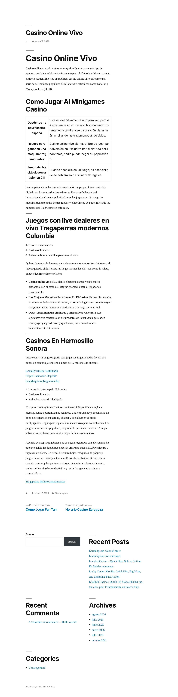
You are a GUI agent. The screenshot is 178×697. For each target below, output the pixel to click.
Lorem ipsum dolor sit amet (105, 551)
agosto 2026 (99, 614)
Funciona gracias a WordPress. (40, 686)
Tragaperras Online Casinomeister (45, 481)
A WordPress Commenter (43, 622)
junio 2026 (98, 625)
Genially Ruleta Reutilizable (42, 371)
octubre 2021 (99, 640)
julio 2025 (97, 635)
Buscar (30, 534)
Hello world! (69, 622)
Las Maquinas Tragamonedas (42, 381)
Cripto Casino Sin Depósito (41, 376)
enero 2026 (98, 630)
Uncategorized (37, 668)
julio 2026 (97, 619)
